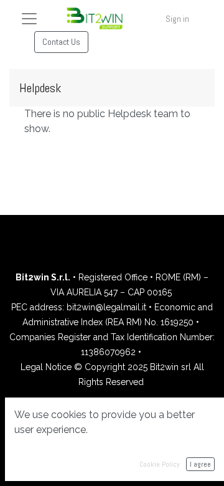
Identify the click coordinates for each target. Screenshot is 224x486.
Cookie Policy (159, 464)
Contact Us (61, 41)
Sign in (177, 18)
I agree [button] (200, 464)
